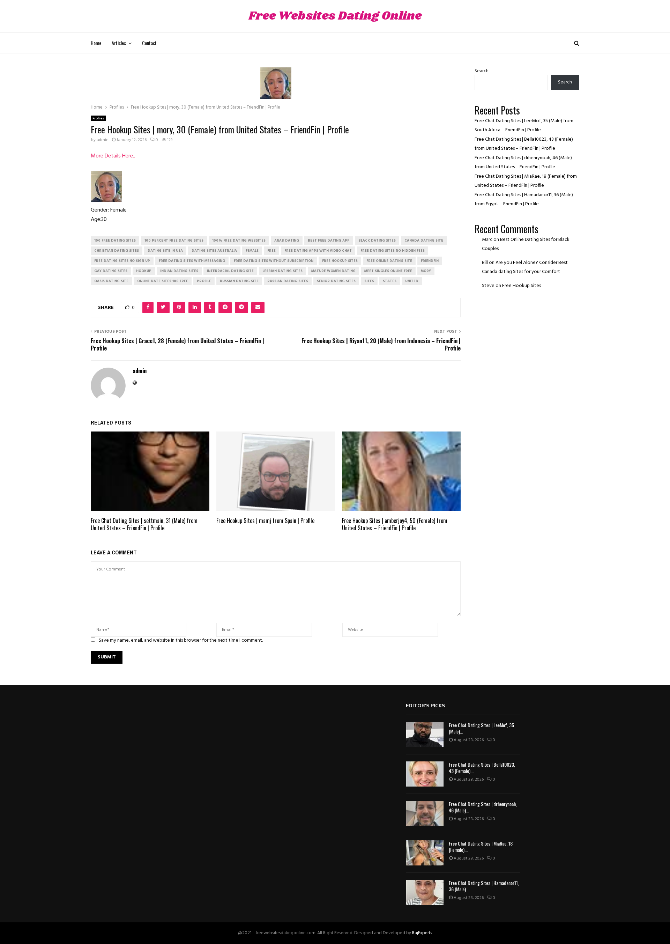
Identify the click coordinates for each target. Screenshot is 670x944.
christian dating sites (116, 250)
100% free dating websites (239, 240)
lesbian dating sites (282, 271)
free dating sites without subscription (273, 261)
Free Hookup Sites (521, 286)
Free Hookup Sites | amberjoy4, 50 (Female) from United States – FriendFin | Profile (394, 524)
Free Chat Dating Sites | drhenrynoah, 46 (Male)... (483, 807)
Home (96, 42)
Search (482, 71)
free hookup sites (340, 261)
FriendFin (430, 261)
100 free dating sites (115, 240)
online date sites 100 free (162, 281)
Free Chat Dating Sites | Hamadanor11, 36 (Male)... (484, 886)
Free (271, 250)
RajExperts (422, 933)
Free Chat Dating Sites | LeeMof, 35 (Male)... (481, 728)
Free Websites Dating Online (335, 16)
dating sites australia (214, 250)
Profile (204, 281)
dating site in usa (165, 250)
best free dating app (329, 240)
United (411, 281)
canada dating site (423, 240)
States (389, 281)
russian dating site (239, 281)
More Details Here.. (113, 156)
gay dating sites (110, 271)
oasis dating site (111, 281)
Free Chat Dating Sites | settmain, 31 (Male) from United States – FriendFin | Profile (144, 524)
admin (103, 140)
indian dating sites (179, 271)
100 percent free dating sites (173, 240)
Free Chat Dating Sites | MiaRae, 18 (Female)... (481, 846)
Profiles (98, 118)
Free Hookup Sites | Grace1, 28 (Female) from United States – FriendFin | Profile (177, 344)
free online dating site (389, 261)
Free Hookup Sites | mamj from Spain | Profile (265, 520)
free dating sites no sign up (122, 261)
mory (426, 271)
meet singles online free (388, 271)
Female (252, 250)
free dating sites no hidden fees (392, 250)
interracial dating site (230, 271)
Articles (119, 42)
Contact (149, 42)
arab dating (286, 240)
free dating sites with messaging (192, 261)
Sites (369, 281)
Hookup (143, 271)
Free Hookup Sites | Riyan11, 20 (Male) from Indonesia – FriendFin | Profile (381, 344)
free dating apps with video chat (318, 250)
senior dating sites (336, 281)
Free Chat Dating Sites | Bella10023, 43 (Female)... (482, 767)
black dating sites (377, 240)
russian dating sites (287, 281)
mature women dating (333, 271)
